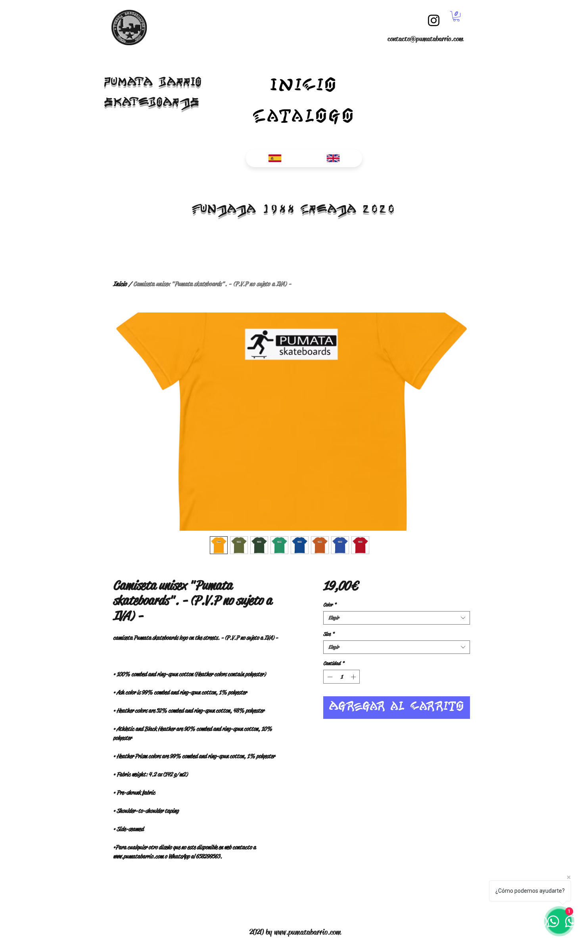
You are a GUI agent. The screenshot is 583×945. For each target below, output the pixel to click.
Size (328, 634)
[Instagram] (433, 20)
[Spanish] (275, 158)
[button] (456, 16)
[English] (333, 158)
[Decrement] (329, 677)
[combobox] (396, 618)
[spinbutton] (341, 677)
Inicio (120, 284)
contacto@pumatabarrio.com (425, 38)
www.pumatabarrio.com (307, 932)
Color (329, 605)
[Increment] (354, 677)
